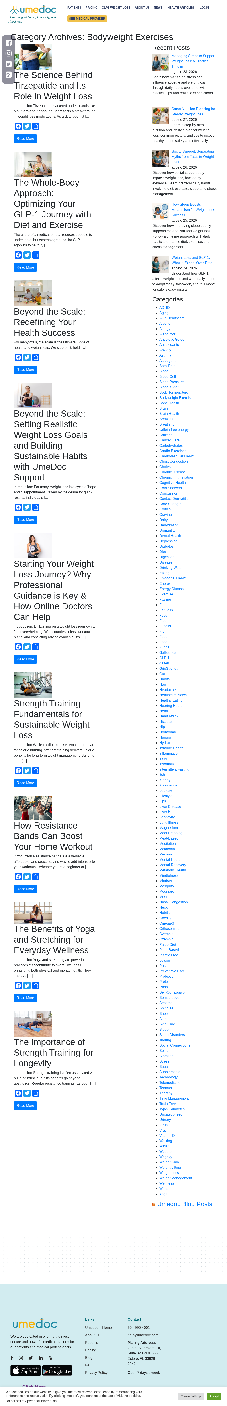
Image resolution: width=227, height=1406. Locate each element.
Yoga (163, 1194)
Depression (168, 541)
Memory (165, 854)
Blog (88, 1358)
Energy (165, 583)
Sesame (165, 1003)
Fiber (163, 621)
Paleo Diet (167, 944)
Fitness (165, 626)
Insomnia (166, 764)
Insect (164, 759)
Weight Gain (169, 1162)
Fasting (165, 599)
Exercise (166, 594)
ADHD (164, 307)
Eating (164, 573)
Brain (163, 408)
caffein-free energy (174, 430)
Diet (162, 552)
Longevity (167, 817)
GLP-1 (164, 658)
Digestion (166, 557)
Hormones (167, 732)
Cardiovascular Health (177, 456)
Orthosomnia (169, 928)
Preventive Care (172, 971)
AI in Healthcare (172, 318)
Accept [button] (214, 1396)
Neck (163, 907)
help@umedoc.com (143, 1335)
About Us (142, 7)
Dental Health (170, 536)
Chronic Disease (172, 472)
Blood (164, 371)
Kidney (164, 780)
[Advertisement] (184, 1247)
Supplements (169, 1072)
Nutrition (166, 913)
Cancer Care (169, 440)
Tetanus (165, 1088)
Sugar (164, 1066)
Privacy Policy (96, 1373)
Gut (162, 674)
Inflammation (169, 753)
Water (163, 1146)
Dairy (163, 520)
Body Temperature (173, 392)
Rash (163, 987)
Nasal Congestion (173, 902)
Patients (74, 7)
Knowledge (168, 785)
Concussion (168, 493)
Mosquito (166, 886)
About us (92, 1335)
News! (158, 7)
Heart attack (168, 716)
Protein (165, 982)
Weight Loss (169, 1173)
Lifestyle (165, 796)
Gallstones (167, 652)
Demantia (167, 530)
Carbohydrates (171, 445)
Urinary (165, 1120)
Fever (163, 615)
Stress (164, 1061)
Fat (161, 605)
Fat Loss (166, 610)
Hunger (165, 737)
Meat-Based (168, 838)
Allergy (164, 329)
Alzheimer (167, 334)
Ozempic (166, 934)
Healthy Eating (171, 700)
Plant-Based (169, 950)
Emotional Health (173, 578)
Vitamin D (167, 1135)
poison (164, 960)
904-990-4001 (139, 1327)
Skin (162, 1019)
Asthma (165, 355)
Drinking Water (171, 568)
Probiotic (166, 976)
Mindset (165, 881)
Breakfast (166, 419)
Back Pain (167, 366)
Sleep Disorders (172, 1035)
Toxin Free (167, 1104)
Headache (167, 690)
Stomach (166, 1056)
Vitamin (165, 1130)
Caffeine (166, 435)
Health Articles (181, 7)
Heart (163, 711)
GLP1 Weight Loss (116, 7)
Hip (162, 727)
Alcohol (165, 323)
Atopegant (167, 361)
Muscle (165, 897)
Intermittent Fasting (174, 769)
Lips (162, 801)
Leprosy (165, 790)
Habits (164, 679)
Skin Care (167, 1024)
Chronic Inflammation (176, 477)
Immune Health (171, 748)
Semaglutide (169, 997)
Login (204, 7)
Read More (25, 138)
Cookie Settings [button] (191, 1396)
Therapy (165, 1093)
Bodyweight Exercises (176, 398)
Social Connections (174, 1045)
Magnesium (168, 828)
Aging (164, 313)
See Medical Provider (87, 18)
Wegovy (165, 1157)
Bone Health (169, 403)
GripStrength (169, 668)
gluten (164, 663)
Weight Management (175, 1178)
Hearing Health (171, 706)
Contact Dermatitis (173, 499)
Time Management (174, 1098)
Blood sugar (168, 387)
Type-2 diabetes (172, 1109)
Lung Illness (168, 822)
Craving (165, 514)
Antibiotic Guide (171, 339)
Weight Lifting (170, 1167)
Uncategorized (170, 1114)
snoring (165, 1040)
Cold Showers (170, 488)
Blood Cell (167, 376)
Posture (165, 966)
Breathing (167, 424)
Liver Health (168, 812)
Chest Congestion (173, 461)
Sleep (164, 1029)
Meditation (167, 844)
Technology (168, 1077)
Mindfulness (168, 875)
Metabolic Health (172, 870)
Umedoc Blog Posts (184, 1204)
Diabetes (166, 546)
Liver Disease (170, 806)
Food (163, 637)
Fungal (164, 647)
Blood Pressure (171, 382)
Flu (161, 631)
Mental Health (170, 859)
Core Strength (170, 504)
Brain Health (169, 414)
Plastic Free (168, 955)
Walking (165, 1141)
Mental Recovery (172, 865)
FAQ (88, 1365)
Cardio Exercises (172, 451)
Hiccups (165, 721)
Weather (166, 1151)
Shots (163, 1013)
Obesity (165, 918)
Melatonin (167, 849)
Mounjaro (166, 891)
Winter (164, 1189)
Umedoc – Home (98, 1327)
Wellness (166, 1183)
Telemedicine (169, 1082)
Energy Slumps (171, 589)
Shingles (166, 1008)
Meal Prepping (170, 833)
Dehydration (169, 525)
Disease (165, 562)
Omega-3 (166, 923)
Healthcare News (173, 695)
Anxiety (165, 350)
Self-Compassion (173, 992)
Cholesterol (168, 467)
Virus (163, 1125)
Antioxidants (169, 345)
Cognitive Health (172, 483)
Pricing (92, 7)
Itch (162, 775)
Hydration (167, 743)
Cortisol (165, 509)
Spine (164, 1051)
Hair (162, 684)
